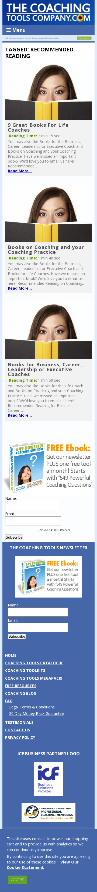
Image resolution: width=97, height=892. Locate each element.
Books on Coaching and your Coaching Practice (46, 249)
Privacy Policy (20, 737)
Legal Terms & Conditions (32, 707)
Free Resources (20, 685)
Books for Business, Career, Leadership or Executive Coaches (45, 369)
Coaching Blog (20, 693)
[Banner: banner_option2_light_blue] (48, 40)
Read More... (20, 170)
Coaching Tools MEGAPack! (33, 678)
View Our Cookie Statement (43, 864)
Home (10, 655)
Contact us (17, 729)
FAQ (9, 700)
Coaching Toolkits (25, 670)
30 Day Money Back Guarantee (36, 713)
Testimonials (19, 722)
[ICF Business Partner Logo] (48, 794)
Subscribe (14, 537)
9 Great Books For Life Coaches (38, 127)
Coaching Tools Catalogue (34, 662)
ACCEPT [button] (17, 879)
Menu (19, 30)
